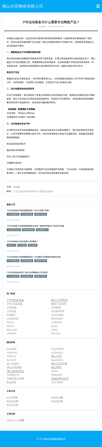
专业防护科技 (12, 352)
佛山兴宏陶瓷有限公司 (54, 438)
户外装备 (11, 311)
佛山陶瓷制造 (15, 371)
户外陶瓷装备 (15, 300)
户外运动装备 (15, 303)
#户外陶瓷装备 (13, 214)
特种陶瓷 (11, 314)
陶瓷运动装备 (46, 191)
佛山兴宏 (54, 326)
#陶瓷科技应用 (40, 261)
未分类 (17, 186)
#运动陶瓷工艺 (42, 230)
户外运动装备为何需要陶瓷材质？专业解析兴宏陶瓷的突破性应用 (34, 257)
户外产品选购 (20, 191)
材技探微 (55, 401)
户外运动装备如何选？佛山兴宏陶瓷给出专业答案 (27, 272)
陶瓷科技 (10, 326)
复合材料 (11, 382)
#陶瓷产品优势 (40, 214)
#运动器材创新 (27, 261)
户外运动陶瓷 (57, 314)
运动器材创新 (13, 318)
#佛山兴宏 (11, 245)
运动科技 (54, 329)
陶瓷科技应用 (57, 318)
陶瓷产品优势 (58, 303)
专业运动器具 (57, 348)
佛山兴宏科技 (57, 360)
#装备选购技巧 (27, 276)
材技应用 (11, 401)
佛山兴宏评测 (59, 363)
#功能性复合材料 (14, 230)
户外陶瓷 (56, 307)
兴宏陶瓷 (54, 371)
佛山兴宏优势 (11, 360)
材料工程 (10, 322)
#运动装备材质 (27, 214)
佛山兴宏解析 (13, 363)
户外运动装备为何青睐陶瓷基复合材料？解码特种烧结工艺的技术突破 (35, 226)
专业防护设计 (57, 352)
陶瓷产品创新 (12, 329)
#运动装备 (32, 245)
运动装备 (12, 307)
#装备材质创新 (28, 230)
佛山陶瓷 (56, 367)
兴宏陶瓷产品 (13, 374)
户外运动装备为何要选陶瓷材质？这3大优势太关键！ (28, 210)
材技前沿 (55, 397)
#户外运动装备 (13, 276)
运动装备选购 (11, 333)
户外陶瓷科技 (56, 322)
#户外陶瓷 (22, 245)
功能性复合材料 (15, 378)
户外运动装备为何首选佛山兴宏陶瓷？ (22, 241)
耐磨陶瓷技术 (33, 191)
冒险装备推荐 (56, 374)
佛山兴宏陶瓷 (59, 300)
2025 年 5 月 (12, 420)
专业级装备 (12, 348)
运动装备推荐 (58, 311)
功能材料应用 (60, 378)
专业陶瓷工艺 (11, 356)
